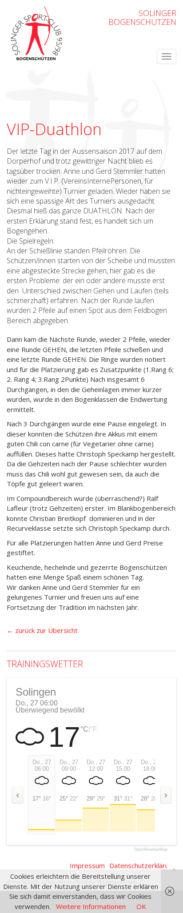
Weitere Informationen (91, 906)
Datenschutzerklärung (142, 865)
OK (141, 906)
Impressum (87, 865)
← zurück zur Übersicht (42, 630)
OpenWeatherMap (150, 850)
